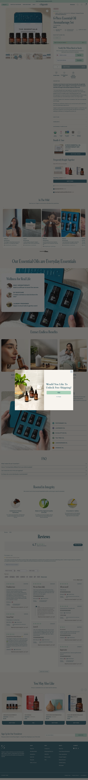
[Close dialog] (71, 371)
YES (58, 393)
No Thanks (58, 396)
